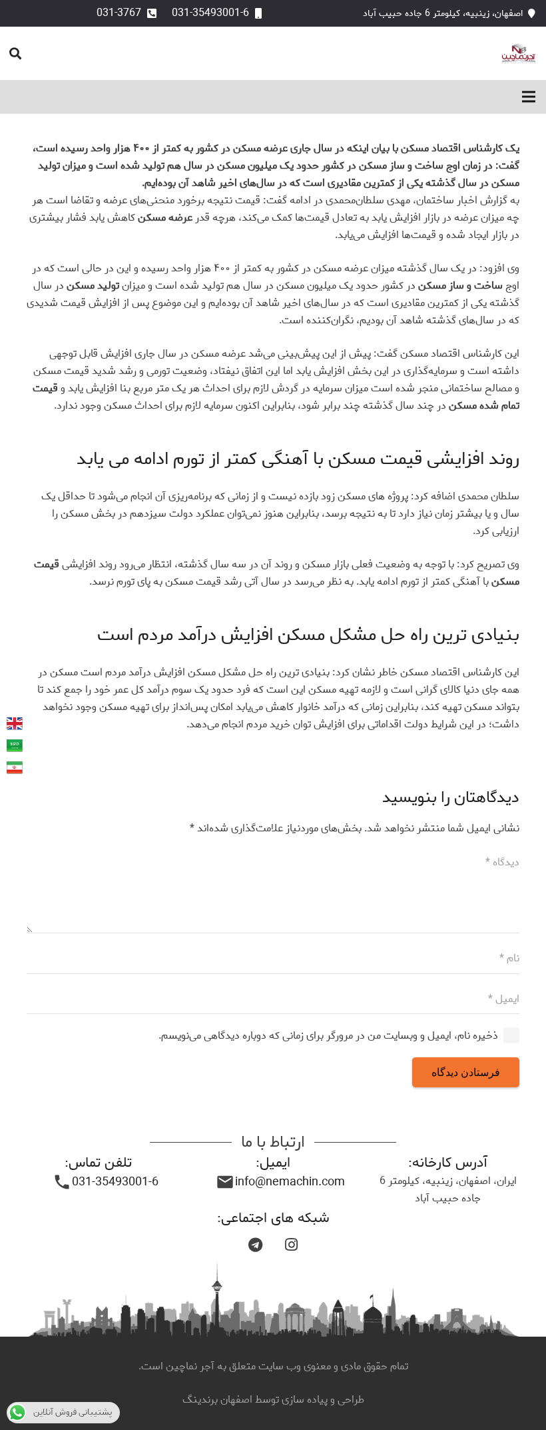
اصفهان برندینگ (218, 1400)
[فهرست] (528, 96)
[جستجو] (15, 54)
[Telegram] (255, 1244)
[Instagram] (291, 1244)
